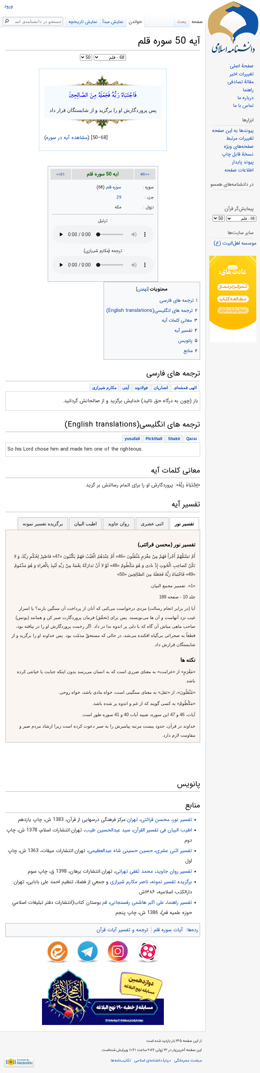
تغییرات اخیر (242, 74)
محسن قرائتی (155, 820)
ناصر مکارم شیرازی (129, 882)
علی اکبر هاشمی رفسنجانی (137, 902)
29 (118, 197)
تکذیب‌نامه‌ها (121, 1060)
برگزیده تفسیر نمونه (43, 523)
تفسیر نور (184, 523)
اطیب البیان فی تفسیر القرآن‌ (162, 830)
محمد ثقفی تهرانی (134, 871)
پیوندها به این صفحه (233, 131)
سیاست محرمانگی (188, 1060)
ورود (8, 6)
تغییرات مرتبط (240, 138)
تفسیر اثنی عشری (174, 851)
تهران (132, 820)
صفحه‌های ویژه (239, 147)
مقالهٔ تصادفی (241, 82)
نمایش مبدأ (113, 21)
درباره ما (245, 98)
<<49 (145, 175)
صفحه (197, 21)
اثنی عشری (152, 523)
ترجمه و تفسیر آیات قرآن (122, 930)
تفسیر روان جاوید (174, 871)
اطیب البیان (85, 523)
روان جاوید (118, 523)
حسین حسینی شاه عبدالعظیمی (120, 851)
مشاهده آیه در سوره (67, 138)
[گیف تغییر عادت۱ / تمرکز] (232, 299)
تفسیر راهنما (179, 902)
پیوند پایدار (243, 162)
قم (104, 902)
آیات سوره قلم (168, 930)
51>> (60, 175)
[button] (194, 288)
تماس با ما (243, 106)
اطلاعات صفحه (239, 170)
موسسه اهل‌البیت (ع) (235, 243)
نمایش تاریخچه (82, 21)
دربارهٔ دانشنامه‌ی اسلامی (152, 1060)
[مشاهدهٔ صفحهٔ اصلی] (233, 27)
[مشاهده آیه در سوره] (103, 80)
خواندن (135, 21)
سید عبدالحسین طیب (107, 830)
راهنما (248, 90)
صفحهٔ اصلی (242, 66)
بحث (181, 21)
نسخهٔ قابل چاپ (238, 154)
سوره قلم (113, 187)
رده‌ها (192, 930)
